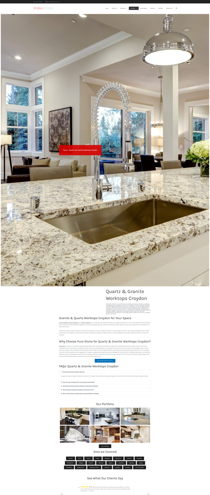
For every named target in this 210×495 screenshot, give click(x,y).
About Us (114, 8)
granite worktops (73, 322)
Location (133, 8)
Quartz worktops (63, 322)
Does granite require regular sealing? (73, 371)
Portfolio (160, 8)
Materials (123, 8)
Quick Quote (143, 8)
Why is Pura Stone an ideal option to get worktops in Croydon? (81, 393)
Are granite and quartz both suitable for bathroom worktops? (80, 386)
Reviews (152, 8)
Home (107, 8)
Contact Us (169, 8)
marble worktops (86, 322)
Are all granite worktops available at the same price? (78, 389)
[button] (176, 8)
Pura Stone (62, 346)
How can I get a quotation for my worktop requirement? (79, 382)
